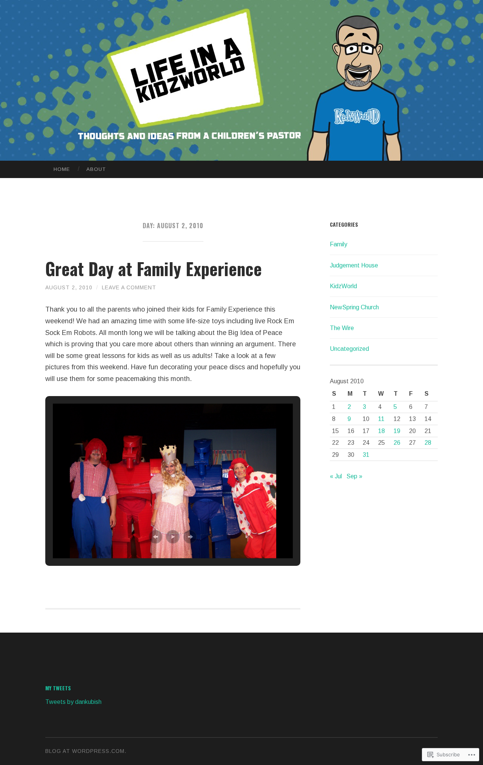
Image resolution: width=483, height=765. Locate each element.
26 (397, 442)
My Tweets (58, 688)
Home (62, 169)
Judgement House (354, 265)
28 (428, 442)
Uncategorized (349, 349)
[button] (155, 537)
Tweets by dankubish (73, 702)
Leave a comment (129, 287)
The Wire (342, 328)
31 (366, 455)
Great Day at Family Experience (153, 268)
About (96, 169)
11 (381, 419)
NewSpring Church (354, 307)
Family (338, 244)
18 (381, 431)
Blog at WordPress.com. (85, 751)
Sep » (354, 476)
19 (397, 431)
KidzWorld (343, 286)
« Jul (336, 476)
